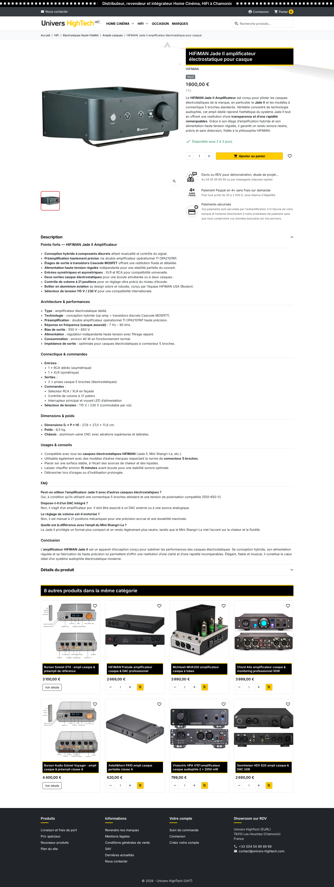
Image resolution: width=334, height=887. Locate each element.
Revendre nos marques (122, 830)
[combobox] (262, 24)
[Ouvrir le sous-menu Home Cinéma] (132, 23)
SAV (108, 849)
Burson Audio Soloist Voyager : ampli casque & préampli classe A (70, 767)
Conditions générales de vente (127, 842)
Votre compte (180, 818)
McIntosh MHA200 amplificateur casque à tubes (196, 669)
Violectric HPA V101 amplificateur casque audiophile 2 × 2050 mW (196, 767)
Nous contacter (56, 11)
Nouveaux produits (55, 842)
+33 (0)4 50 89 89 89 (255, 846)
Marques (180, 24)
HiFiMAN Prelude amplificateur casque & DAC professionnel (130, 669)
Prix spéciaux (50, 836)
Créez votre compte (184, 842)
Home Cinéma (117, 24)
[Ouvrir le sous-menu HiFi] (147, 23)
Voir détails (52, 687)
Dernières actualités (119, 855)
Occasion (160, 24)
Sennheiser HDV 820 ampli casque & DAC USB (263, 767)
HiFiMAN (192, 69)
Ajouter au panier (249, 156)
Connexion (177, 836)
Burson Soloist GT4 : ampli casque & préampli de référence (69, 669)
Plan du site (49, 849)
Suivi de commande (183, 830)
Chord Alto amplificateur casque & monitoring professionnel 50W (261, 669)
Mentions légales (117, 836)
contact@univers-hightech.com (261, 851)
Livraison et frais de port (59, 830)
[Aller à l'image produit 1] (50, 200)
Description (51, 237)
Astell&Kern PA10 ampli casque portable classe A (130, 767)
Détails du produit (57, 569)
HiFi (141, 24)
